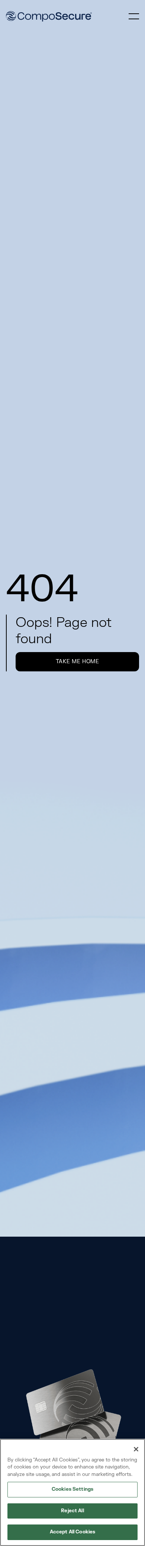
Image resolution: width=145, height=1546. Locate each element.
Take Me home (77, 661)
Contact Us (77, 1341)
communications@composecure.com (60, 1315)
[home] (49, 16)
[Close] (136, 1449)
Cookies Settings (72, 1489)
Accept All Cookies (72, 1532)
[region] (72, 1492)
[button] (134, 16)
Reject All (72, 1511)
